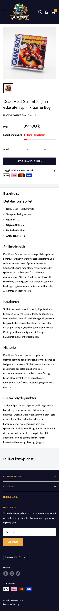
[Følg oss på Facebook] (5, 573)
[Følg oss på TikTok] (18, 573)
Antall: (6, 149)
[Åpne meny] (5, 12)
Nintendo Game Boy (14, 115)
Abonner (13, 541)
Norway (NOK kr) (12, 557)
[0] (53, 12)
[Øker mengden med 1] (44, 149)
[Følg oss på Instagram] (12, 573)
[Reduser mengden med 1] (27, 149)
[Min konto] (46, 12)
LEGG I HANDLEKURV (29, 161)
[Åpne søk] (40, 12)
